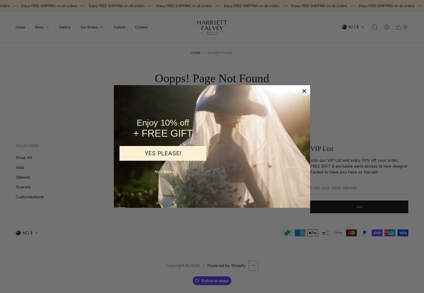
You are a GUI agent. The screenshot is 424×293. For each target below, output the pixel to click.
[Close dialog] (304, 91)
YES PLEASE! (163, 153)
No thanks (163, 171)
